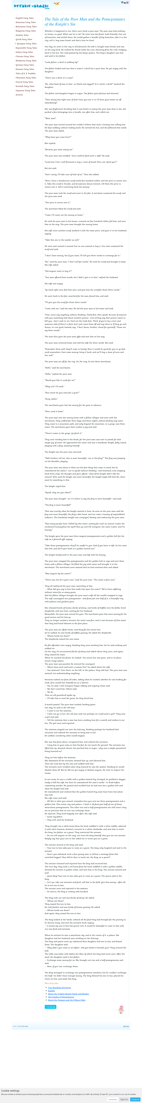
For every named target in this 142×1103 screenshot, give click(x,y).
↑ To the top (50, 1007)
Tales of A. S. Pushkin (26, 73)
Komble (51, 990)
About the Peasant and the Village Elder (66, 1000)
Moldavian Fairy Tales (26, 60)
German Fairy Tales (25, 64)
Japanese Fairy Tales (25, 90)
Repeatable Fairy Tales (26, 47)
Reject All (124, 1099)
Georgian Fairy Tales (26, 43)
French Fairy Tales (24, 81)
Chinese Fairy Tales (25, 56)
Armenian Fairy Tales (26, 22)
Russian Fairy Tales (25, 69)
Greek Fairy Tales (24, 39)
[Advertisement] (71, 1066)
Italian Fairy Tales (24, 52)
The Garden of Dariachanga (61, 996)
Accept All (135, 1099)
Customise (112, 1099)
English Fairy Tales (25, 18)
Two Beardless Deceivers (59, 987)
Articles (19, 94)
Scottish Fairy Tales (25, 86)
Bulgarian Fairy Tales (26, 30)
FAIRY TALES (126, 1026)
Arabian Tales (22, 35)
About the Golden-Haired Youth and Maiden (68, 993)
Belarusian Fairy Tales (26, 26)
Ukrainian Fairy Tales (26, 77)
